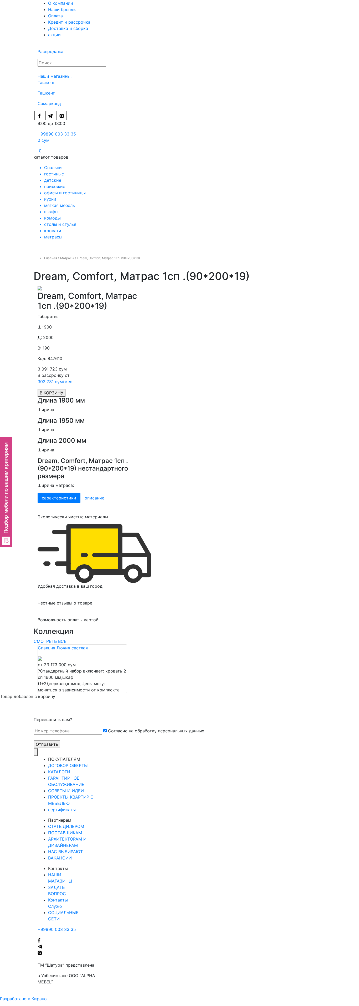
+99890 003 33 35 (57, 134)
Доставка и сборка (68, 28)
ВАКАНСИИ (60, 858)
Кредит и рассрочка (69, 22)
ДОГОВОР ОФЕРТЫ (68, 765)
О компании (60, 3)
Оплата (55, 15)
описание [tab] (94, 498)
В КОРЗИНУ (51, 392)
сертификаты (62, 809)
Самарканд (49, 103)
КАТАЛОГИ (59, 771)
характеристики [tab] (59, 498)
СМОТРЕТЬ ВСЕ (50, 641)
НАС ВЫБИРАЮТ (65, 851)
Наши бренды (62, 9)
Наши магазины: (54, 76)
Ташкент (47, 82)
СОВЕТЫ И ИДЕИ (66, 790)
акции (54, 34)
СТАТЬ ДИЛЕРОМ (66, 826)
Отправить (47, 744)
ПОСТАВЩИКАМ (65, 832)
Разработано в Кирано (23, 998)
